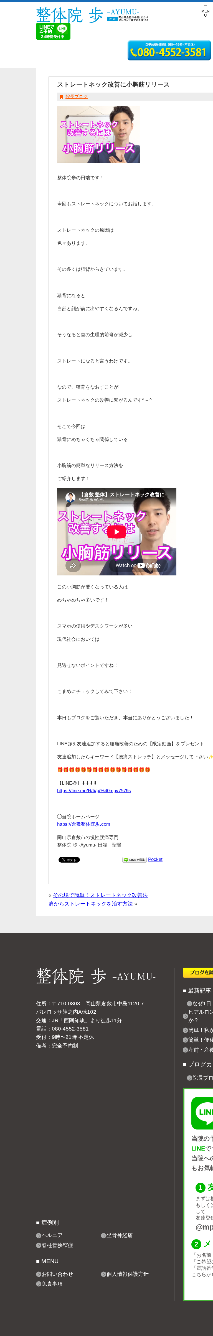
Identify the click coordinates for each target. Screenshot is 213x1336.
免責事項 (52, 1284)
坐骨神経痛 (119, 1235)
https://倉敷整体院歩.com (83, 824)
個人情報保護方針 (127, 1274)
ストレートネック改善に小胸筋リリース (113, 84)
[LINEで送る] (134, 859)
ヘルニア (52, 1235)
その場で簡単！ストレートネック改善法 (100, 895)
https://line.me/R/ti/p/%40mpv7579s (94, 790)
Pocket (155, 859)
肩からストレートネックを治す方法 (91, 904)
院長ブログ (76, 96)
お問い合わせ (57, 1274)
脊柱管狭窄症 (57, 1245)
